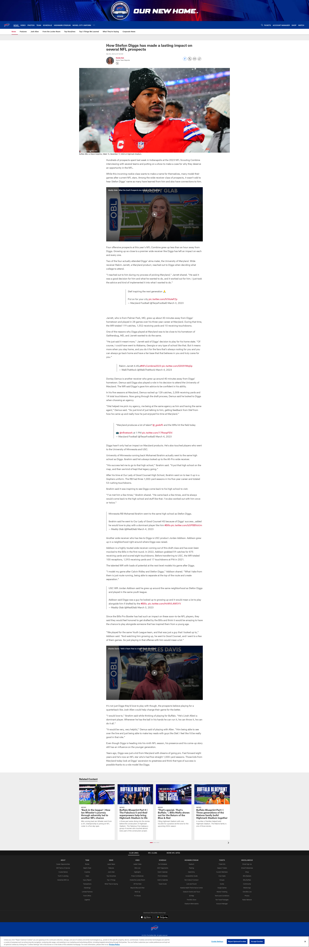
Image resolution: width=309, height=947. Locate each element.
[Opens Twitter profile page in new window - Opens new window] (117, 63)
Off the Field (137, 884)
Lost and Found (191, 884)
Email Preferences (247, 868)
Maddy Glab (120, 58)
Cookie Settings (217, 941)
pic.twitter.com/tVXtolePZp (163, 299)
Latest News (111, 864)
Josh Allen (111, 872)
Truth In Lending (63, 876)
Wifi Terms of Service (63, 868)
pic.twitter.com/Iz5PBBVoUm (186, 525)
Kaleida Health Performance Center (191, 888)
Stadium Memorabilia (191, 903)
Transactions (87, 884)
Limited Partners (87, 892)
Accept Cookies (257, 941)
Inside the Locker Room (137, 880)
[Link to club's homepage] (7, 25)
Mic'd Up (137, 892)
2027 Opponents (162, 868)
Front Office (87, 895)
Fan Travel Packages (222, 899)
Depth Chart (87, 868)
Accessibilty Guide (191, 876)
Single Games (222, 888)
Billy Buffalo (247, 880)
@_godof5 (158, 424)
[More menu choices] (94, 25)
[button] (154, 214)
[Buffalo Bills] (154, 928)
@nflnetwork (126, 432)
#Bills (167, 525)
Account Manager (222, 903)
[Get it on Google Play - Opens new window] (162, 918)
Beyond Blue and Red (137, 888)
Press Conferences (137, 876)
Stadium (191, 864)
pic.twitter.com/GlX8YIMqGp (177, 365)
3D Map (191, 895)
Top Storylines (111, 876)
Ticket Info (222, 864)
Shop (247, 872)
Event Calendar (163, 872)
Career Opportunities (63, 864)
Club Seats (222, 876)
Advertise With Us (63, 880)
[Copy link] (199, 59)
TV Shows (137, 895)
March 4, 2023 (164, 369)
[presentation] (229, 843)
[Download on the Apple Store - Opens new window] (146, 917)
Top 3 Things (111, 880)
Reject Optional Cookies (237, 941)
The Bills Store (191, 899)
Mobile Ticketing (222, 892)
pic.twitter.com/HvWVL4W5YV (164, 603)
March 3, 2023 (176, 302)
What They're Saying (111, 884)
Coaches (87, 872)
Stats (87, 876)
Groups (222, 880)
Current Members (222, 872)
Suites (222, 884)
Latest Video (137, 864)
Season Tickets (222, 868)
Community (247, 884)
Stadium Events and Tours (191, 892)
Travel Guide (163, 884)
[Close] (305, 941)
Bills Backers (247, 876)
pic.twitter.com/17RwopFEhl (157, 432)
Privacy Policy (114, 944)
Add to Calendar (162, 880)
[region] (154, 941)
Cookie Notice (63, 872)
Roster (87, 864)
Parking (191, 868)
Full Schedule (162, 864)
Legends (87, 899)
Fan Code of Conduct (191, 880)
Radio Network (247, 899)
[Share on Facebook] (185, 60)
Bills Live (137, 868)
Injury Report (87, 880)
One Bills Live (247, 892)
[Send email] (195, 60)
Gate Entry (191, 872)
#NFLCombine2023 (150, 365)
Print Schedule (162, 876)
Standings (87, 888)
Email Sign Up (247, 864)
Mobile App (247, 888)
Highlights (137, 872)
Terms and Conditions (222, 895)
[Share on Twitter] (190, 60)
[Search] (262, 25)
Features (111, 868)
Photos (247, 895)
